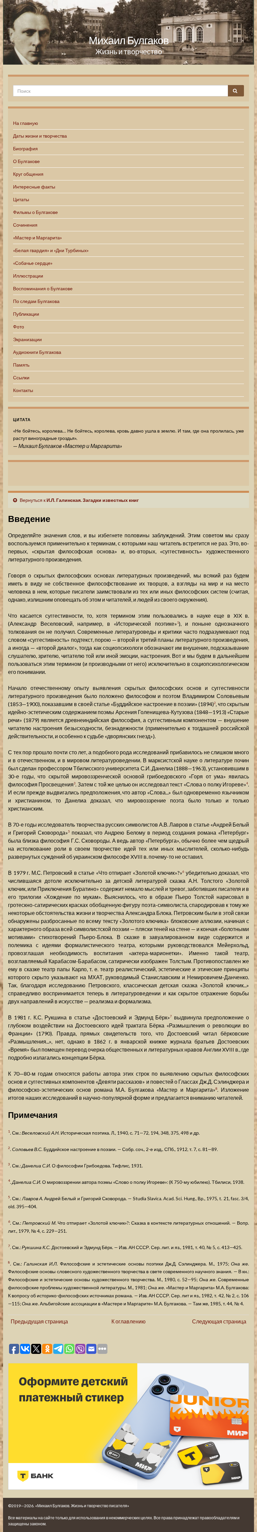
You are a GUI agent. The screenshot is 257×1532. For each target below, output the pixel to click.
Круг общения (28, 174)
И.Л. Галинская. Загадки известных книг (93, 500)
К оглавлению (128, 1321)
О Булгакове (26, 161)
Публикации (26, 314)
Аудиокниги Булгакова (37, 352)
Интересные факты (34, 186)
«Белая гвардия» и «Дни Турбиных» (51, 250)
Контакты (23, 390)
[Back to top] (242, 1517)
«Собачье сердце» (33, 263)
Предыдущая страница (39, 1321)
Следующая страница (219, 1321)
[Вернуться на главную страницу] (128, 32)
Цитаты (21, 199)
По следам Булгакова (36, 301)
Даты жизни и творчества (40, 136)
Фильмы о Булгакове (35, 212)
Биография (25, 148)
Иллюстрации (28, 276)
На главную (25, 123)
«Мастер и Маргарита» (37, 237)
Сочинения (25, 225)
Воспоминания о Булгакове (43, 288)
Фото (18, 326)
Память (21, 365)
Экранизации (27, 339)
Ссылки (21, 377)
